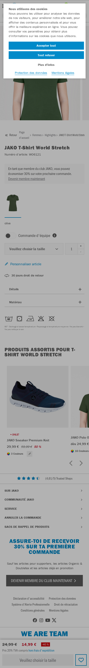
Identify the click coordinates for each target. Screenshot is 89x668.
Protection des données (31, 73)
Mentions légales (63, 73)
